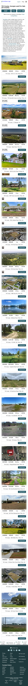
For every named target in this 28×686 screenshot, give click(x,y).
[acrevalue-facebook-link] (11, 650)
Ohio (11, 674)
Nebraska (12, 671)
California (4, 667)
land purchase (12, 43)
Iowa (3, 674)
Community (4, 660)
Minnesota (12, 670)
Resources (4, 662)
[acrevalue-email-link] (9, 650)
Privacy (10, 680)
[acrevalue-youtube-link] (19, 650)
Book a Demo (13, 662)
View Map (20, 10)
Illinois (3, 671)
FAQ (11, 655)
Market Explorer (13, 658)
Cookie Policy (15, 681)
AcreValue (5, 19)
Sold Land (4, 656)
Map (23, 1)
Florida (3, 668)
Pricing (3, 653)
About (11, 653)
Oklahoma (22, 667)
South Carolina (23, 669)
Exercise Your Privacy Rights (20, 682)
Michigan (12, 668)
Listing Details (22, 76)
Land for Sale (5, 658)
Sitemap (11, 660)
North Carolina (13, 672)
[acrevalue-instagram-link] (16, 650)
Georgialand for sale (14, 44)
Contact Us (21, 661)
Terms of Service (6, 681)
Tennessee (22, 672)
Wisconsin (22, 674)
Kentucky (12, 667)
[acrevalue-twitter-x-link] (14, 650)
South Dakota (22, 670)
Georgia (3, 670)
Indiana (3, 672)
